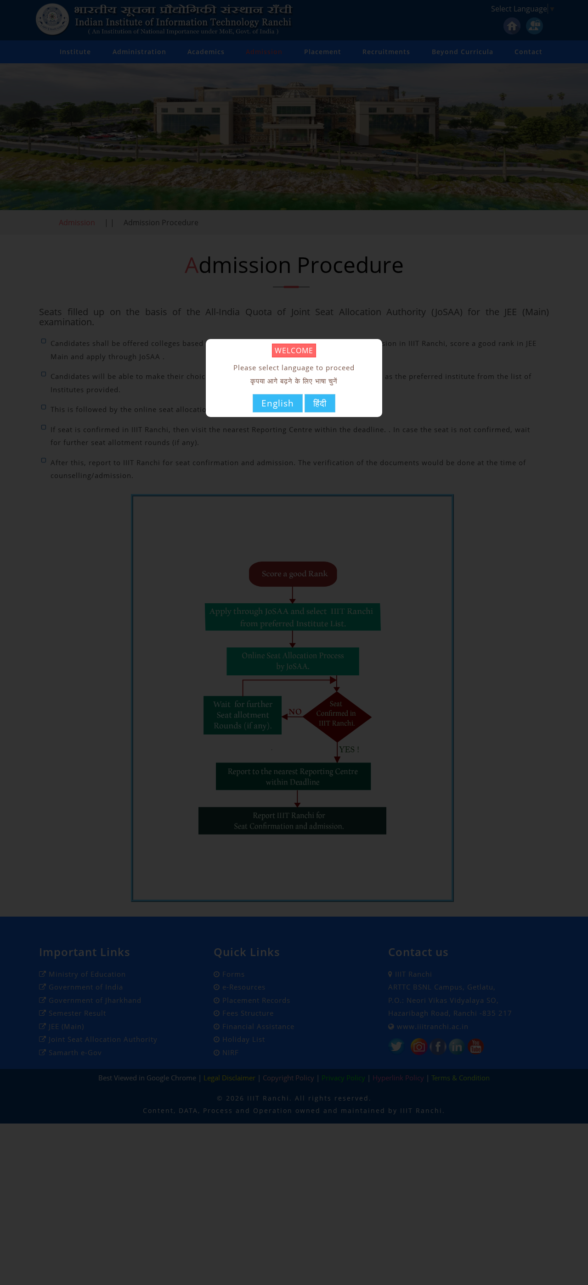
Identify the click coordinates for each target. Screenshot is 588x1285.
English (277, 402)
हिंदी (320, 402)
